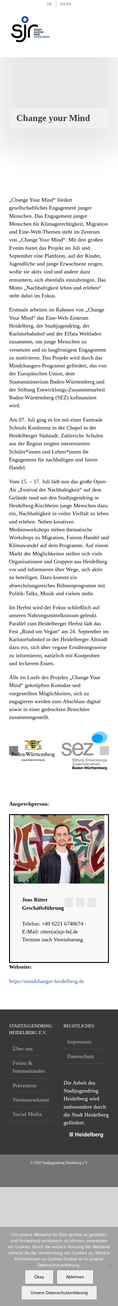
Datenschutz (80, 1056)
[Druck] (85, 733)
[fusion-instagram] (68, 902)
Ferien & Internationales (29, 1067)
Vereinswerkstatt (31, 1100)
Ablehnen (75, 1276)
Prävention (24, 1085)
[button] (13, 750)
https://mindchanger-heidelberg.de (46, 981)
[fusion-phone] (91, 902)
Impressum (79, 1042)
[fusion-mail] (80, 902)
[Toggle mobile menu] (104, 21)
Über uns (23, 1049)
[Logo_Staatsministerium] (33, 741)
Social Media (27, 1114)
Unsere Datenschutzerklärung (59, 1292)
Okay (39, 1276)
